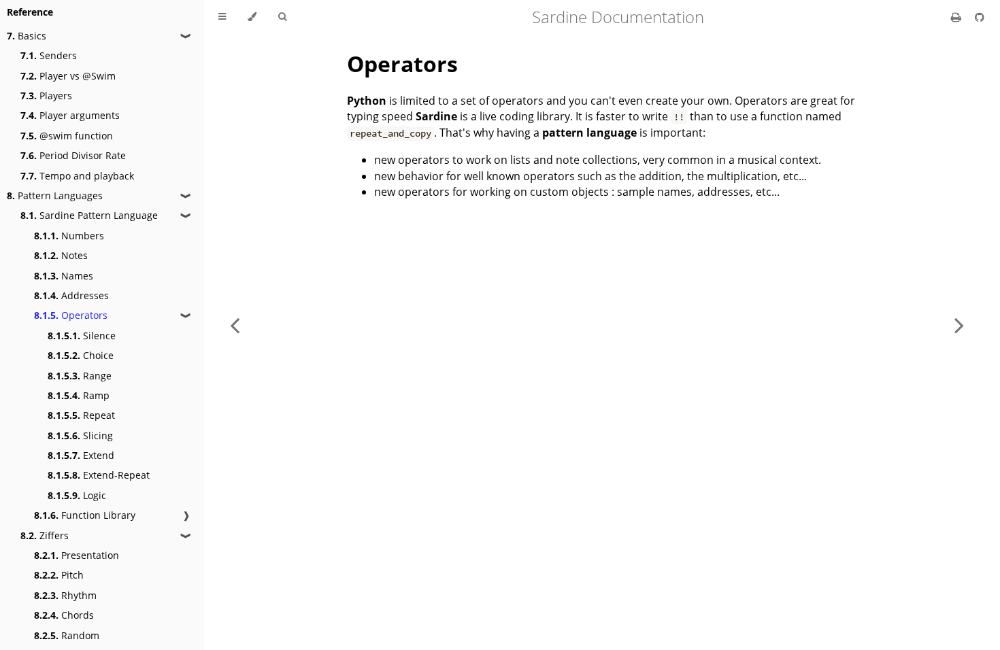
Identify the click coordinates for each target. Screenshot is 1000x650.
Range (80, 375)
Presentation (76, 555)
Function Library (84, 515)
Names (63, 275)
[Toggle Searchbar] (282, 17)
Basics (26, 35)
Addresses (71, 295)
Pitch (59, 574)
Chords (64, 615)
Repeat (81, 415)
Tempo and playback (77, 175)
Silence (82, 335)
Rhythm (65, 595)
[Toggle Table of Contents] (222, 17)
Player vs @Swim (68, 75)
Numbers (69, 235)
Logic (77, 495)
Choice (81, 355)
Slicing (80, 435)
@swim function (66, 135)
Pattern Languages (55, 195)
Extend (81, 455)
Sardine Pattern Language (89, 215)
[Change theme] (252, 17)
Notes (61, 255)
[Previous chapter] (234, 325)
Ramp (79, 395)
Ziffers (44, 535)
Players (46, 95)
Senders (48, 55)
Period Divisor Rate (73, 155)
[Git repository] (979, 17)
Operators (70, 315)
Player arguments (70, 115)
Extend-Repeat (99, 474)
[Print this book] (957, 17)
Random (66, 635)
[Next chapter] (959, 325)
